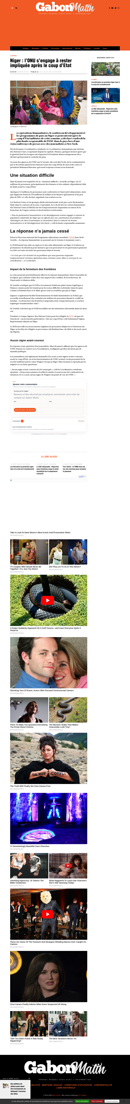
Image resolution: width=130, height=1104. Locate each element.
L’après (13, 56)
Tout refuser (97, 1101)
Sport (105, 48)
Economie (55, 48)
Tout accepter (82, 1101)
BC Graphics (64, 434)
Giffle (94, 106)
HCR (71, 316)
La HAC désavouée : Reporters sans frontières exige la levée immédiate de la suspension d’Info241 (104, 111)
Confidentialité (103, 1085)
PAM (71, 237)
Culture (45, 48)
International (67, 48)
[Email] (118, 8)
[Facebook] (110, 8)
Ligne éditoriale (65, 1087)
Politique (87, 48)
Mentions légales (52, 1085)
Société (97, 48)
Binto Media (56, 1095)
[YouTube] (112, 8)
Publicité (34, 1085)
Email (50, 401)
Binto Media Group (37, 434)
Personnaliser (112, 1101)
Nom (15, 401)
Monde (78, 48)
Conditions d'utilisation (78, 1085)
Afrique (26, 48)
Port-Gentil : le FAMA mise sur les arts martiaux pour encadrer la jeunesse (74, 469)
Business (35, 48)
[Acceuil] (115, 8)
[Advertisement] (65, 31)
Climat (94, 79)
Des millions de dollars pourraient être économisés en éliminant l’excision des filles (18, 1089)
